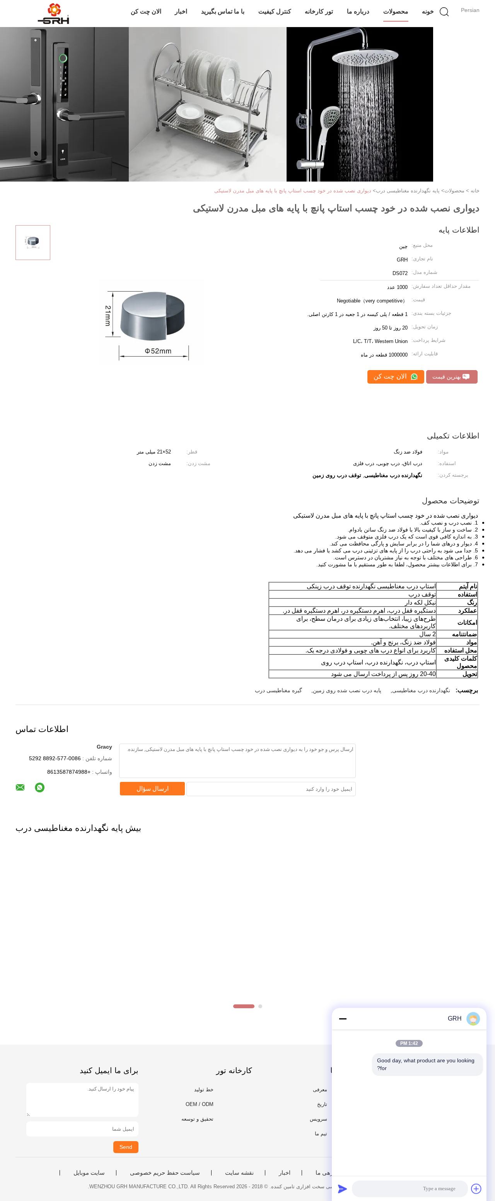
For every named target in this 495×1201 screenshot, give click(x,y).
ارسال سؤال (153, 788)
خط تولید (203, 1089)
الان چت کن (146, 11)
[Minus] (342, 1018)
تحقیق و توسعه (197, 1119)
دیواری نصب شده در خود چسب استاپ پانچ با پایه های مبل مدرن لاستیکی (292, 191)
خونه (428, 11)
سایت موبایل (89, 1173)
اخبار (181, 11)
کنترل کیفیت (274, 11)
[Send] (342, 1188)
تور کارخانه (319, 11)
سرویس (318, 1119)
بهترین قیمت (447, 377)
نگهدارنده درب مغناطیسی (421, 690)
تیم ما (321, 1133)
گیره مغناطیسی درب (278, 690)
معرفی (320, 1089)
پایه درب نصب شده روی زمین (347, 690)
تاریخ (322, 1104)
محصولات (395, 11)
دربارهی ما (329, 1173)
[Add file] (476, 1188)
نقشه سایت (239, 1173)
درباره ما (358, 11)
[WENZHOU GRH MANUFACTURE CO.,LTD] (53, 13)
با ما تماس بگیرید (222, 11)
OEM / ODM (199, 1104)
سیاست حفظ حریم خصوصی (165, 1173)
